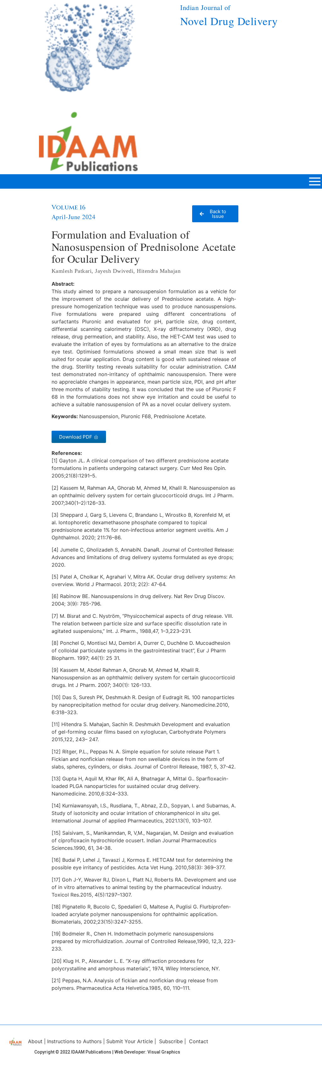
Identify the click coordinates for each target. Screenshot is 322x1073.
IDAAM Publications (91, 1051)
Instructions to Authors (74, 1041)
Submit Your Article (129, 1041)
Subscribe (171, 1041)
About (35, 1041)
